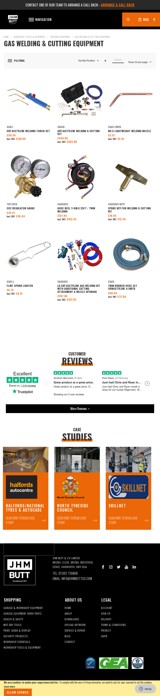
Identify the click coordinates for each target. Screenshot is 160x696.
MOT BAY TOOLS (12, 625)
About (68, 613)
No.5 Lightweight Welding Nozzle (130, 99)
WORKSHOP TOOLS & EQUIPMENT (22, 647)
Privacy (106, 630)
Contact (70, 642)
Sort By (82, 60)
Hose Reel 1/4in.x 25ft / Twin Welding (80, 177)
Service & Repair (75, 630)
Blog (68, 636)
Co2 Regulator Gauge (29, 177)
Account (106, 608)
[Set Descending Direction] (105, 60)
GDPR (104, 636)
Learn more (9, 686)
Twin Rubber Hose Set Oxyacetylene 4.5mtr (130, 254)
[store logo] (13, 19)
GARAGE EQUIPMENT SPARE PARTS (23, 613)
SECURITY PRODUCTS (16, 636)
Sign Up (105, 613)
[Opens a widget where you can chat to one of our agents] (145, 689)
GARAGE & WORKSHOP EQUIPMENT (23, 608)
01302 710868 (68, 573)
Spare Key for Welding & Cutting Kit (130, 177)
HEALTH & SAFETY (13, 619)
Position (91, 60)
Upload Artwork (75, 625)
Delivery (106, 619)
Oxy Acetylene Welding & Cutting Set (80, 99)
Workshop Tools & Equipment (29, 36)
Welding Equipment (60, 36)
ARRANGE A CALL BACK (117, 4)
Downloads (72, 619)
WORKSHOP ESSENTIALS (17, 642)
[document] (80, 688)
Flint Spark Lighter (29, 254)
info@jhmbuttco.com (77, 578)
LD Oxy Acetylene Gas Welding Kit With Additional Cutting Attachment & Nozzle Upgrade (80, 254)
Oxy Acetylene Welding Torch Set (29, 99)
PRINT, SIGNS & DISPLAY (17, 630)
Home (6, 36)
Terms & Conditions (113, 625)
